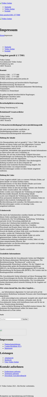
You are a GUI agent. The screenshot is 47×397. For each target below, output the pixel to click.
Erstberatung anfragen (12, 371)
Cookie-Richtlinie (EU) (13, 346)
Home (2, 35)
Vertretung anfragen (12, 374)
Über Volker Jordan (12, 362)
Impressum (8, 348)
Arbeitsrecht (9, 358)
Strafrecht (8, 360)
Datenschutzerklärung (12, 344)
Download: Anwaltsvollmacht (15, 376)
